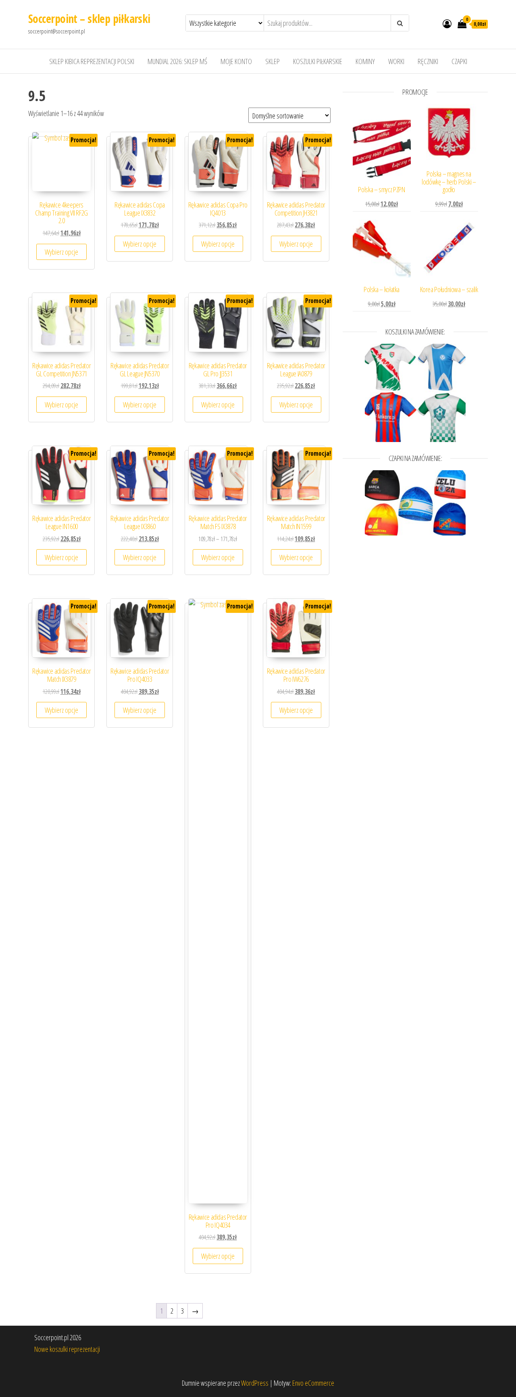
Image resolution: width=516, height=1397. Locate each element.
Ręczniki (428, 61)
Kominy (365, 61)
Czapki (459, 61)
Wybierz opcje (61, 252)
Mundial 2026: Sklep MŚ (177, 61)
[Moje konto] (447, 23)
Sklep (272, 61)
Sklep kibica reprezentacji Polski (91, 61)
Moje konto (236, 61)
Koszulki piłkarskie (317, 61)
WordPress (254, 1383)
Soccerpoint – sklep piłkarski (89, 18)
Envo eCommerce (313, 1383)
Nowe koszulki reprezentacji (67, 1349)
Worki (396, 61)
